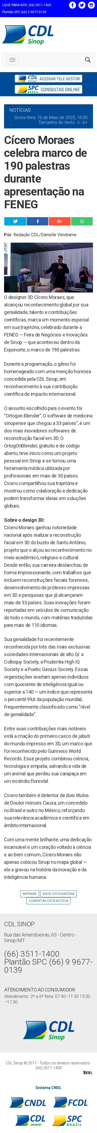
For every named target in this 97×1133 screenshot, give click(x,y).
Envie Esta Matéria (58, 894)
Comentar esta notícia (48, 901)
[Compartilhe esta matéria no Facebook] (37, 221)
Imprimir (30, 894)
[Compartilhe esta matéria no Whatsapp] (82, 221)
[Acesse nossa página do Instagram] (91, 4)
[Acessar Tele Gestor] (48, 78)
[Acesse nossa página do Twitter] (81, 4)
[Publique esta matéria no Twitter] (15, 221)
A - (79, 122)
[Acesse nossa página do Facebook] (72, 4)
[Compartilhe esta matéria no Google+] (59, 221)
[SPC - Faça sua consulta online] (48, 89)
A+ (85, 122)
